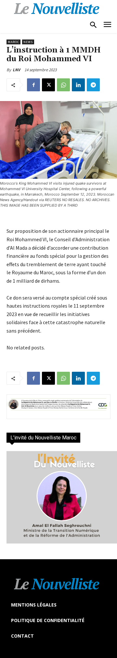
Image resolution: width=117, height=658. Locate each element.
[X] (48, 84)
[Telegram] (93, 84)
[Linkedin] (78, 84)
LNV (16, 70)
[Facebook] (33, 84)
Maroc (13, 42)
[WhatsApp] (63, 84)
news (28, 42)
